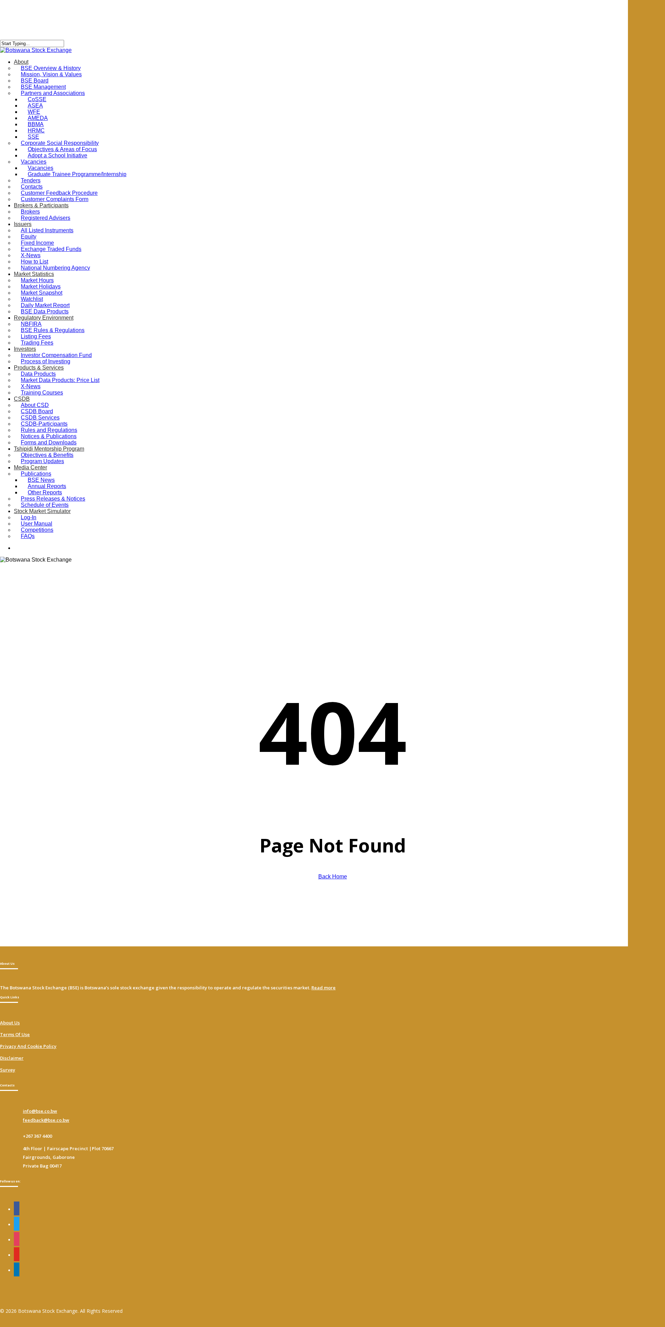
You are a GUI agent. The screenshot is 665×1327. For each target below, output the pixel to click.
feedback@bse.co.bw (46, 1120)
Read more (323, 988)
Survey (7, 1070)
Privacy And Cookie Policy (28, 1046)
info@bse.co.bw (40, 1111)
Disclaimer (12, 1058)
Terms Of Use (15, 1034)
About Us (10, 1023)
